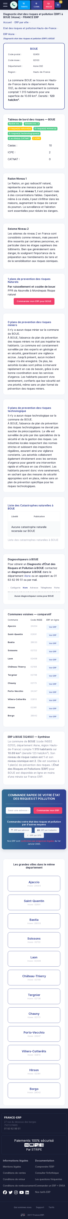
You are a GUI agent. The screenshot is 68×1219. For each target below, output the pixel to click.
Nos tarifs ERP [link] (43, 1192)
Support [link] (40, 1207)
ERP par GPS (35, 835)
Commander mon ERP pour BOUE (34, 301)
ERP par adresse (21, 830)
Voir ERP (52, 627)
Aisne (27, 575)
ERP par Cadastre (48, 830)
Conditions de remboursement (19, 1185)
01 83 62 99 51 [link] (12, 1128)
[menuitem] (8, 22)
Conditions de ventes (14, 1173)
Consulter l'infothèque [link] (47, 1173)
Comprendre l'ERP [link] (44, 1166)
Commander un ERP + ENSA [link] (50, 1185)
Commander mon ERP (48, 810)
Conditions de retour (14, 1179)
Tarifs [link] (51, 1207)
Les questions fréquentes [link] (48, 1179)
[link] (24, 4)
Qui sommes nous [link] (23, 1207)
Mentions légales (12, 1166)
